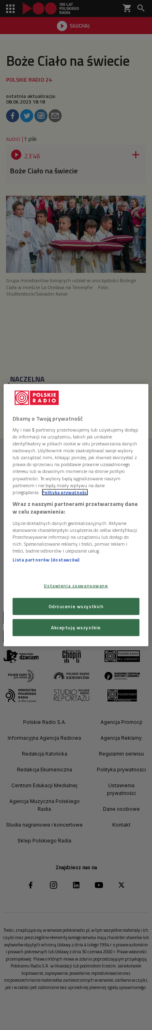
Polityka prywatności (65, 491)
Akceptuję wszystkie (76, 627)
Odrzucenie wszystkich (76, 606)
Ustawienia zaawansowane (76, 585)
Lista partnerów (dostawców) (46, 559)
